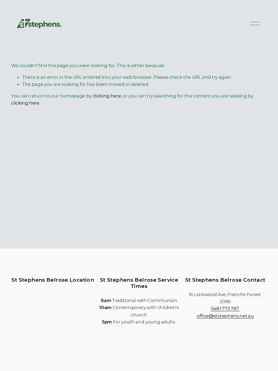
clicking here (107, 96)
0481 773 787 (225, 308)
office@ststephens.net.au (225, 316)
